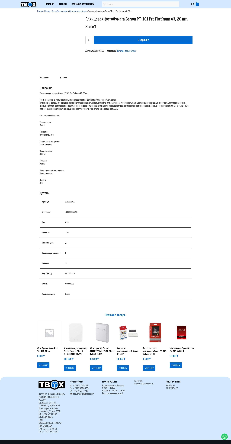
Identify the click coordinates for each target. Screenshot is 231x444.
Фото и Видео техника (60, 11)
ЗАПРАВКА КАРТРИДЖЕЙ (83, 4)
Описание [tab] (44, 77)
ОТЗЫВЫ (63, 4)
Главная (40, 11)
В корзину (143, 40)
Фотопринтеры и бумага (78, 11)
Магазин (47, 11)
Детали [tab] (63, 77)
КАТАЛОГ (50, 4)
